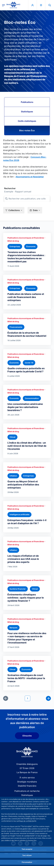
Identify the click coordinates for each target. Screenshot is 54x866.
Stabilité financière (27, 786)
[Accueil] (27, 752)
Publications (27, 102)
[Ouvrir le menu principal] (3, 5)
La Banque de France (27, 772)
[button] (49, 5)
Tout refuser (27, 855)
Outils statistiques (27, 121)
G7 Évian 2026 (27, 768)
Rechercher (10, 188)
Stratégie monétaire (27, 781)
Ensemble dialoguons (27, 764)
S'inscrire (27, 735)
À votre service (27, 777)
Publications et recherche (27, 791)
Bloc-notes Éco (27, 130)
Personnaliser (27, 862)
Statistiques (27, 111)
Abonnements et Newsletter (30, 176)
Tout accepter (27, 849)
